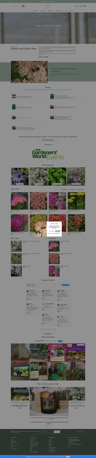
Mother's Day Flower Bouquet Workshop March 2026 (10, 453)
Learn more (61, 456)
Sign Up (57, 231)
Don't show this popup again (54, 233)
